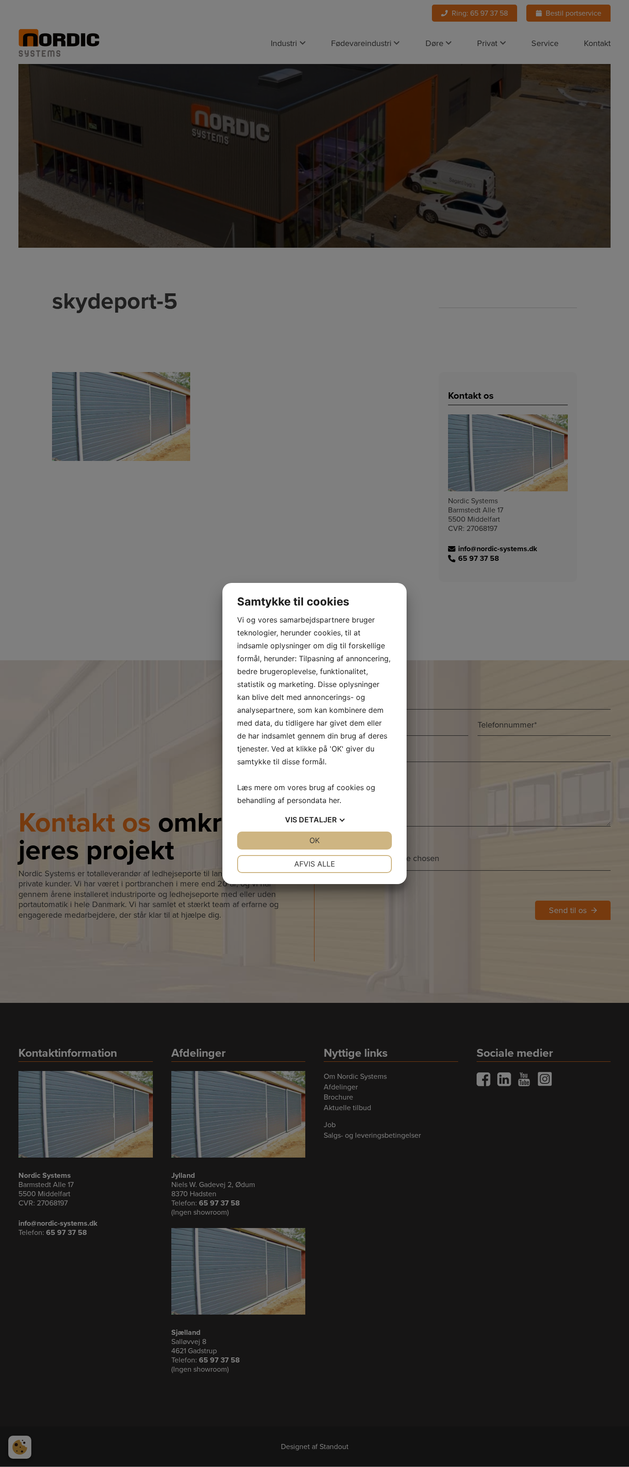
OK (314, 840)
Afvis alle (314, 863)
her (334, 800)
